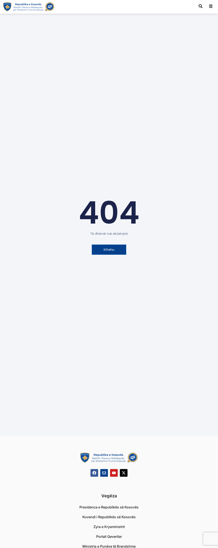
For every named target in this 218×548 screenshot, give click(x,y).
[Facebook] (94, 473)
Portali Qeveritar (109, 536)
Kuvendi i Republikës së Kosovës (109, 517)
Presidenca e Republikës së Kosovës (109, 507)
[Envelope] (104, 473)
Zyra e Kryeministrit (109, 527)
